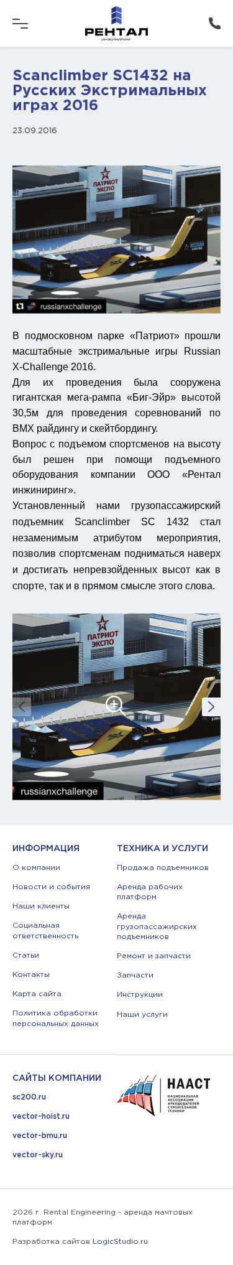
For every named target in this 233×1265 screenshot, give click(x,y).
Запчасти (135, 975)
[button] (211, 707)
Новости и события (51, 887)
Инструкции (140, 994)
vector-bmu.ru (39, 1135)
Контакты (31, 974)
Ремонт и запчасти (154, 956)
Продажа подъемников (163, 867)
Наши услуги (142, 1014)
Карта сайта (37, 994)
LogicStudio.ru (120, 1241)
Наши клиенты (41, 906)
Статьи (25, 955)
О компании (36, 867)
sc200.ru (29, 1097)
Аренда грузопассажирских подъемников (157, 926)
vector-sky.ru (37, 1155)
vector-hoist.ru (41, 1116)
